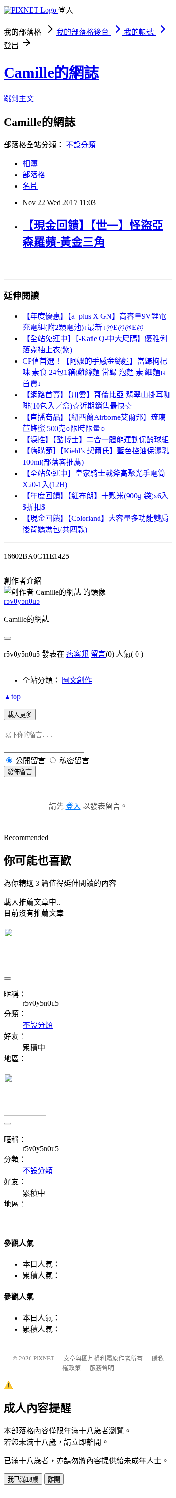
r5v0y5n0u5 (22, 601)
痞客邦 (77, 654)
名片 (30, 186)
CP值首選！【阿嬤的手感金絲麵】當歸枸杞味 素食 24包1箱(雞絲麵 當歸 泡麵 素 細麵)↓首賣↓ (95, 372)
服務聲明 (102, 1367)
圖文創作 (77, 680)
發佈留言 (20, 771)
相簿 (30, 164)
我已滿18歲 (23, 1479)
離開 (54, 1479)
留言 (98, 654)
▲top (12, 697)
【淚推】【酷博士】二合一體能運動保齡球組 (96, 440)
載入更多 (20, 714)
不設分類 (81, 145)
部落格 (34, 175)
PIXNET (43, 1358)
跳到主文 (19, 98)
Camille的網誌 (51, 72)
